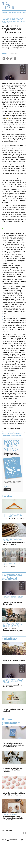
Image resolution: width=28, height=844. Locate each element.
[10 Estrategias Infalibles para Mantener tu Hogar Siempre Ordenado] (14, 757)
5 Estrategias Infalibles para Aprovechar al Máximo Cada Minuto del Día (12, 818)
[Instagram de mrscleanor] (25, 833)
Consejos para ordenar (10, 766)
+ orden (7, 496)
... (19, 49)
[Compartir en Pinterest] (7, 58)
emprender (14, 18)
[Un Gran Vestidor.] (14, 555)
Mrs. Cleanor (5, 53)
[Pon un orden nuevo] (12, 468)
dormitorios (13, 706)
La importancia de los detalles (13, 519)
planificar (18, 435)
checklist (6, 706)
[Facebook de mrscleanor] (23, 833)
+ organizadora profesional (12, 577)
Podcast (5, 741)
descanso (6, 656)
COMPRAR (7, 489)
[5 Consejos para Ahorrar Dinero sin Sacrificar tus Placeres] (14, 782)
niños (20, 706)
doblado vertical (15, 538)
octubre (19, 20)
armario (5, 563)
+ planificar (9, 639)
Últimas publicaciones (11, 721)
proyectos (12, 516)
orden (20, 433)
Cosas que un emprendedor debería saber (12, 603)
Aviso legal (22, 840)
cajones (12, 514)
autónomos (5, 18)
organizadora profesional (16, 21)
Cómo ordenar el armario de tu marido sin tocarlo (13, 543)
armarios (5, 514)
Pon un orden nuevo (11, 445)
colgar (18, 623)
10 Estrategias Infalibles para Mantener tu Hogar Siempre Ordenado (13, 770)
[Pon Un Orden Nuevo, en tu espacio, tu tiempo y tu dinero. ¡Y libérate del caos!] (14, 732)
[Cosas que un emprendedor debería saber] (14, 588)
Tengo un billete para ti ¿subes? (14, 660)
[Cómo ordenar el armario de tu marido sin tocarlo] (14, 529)
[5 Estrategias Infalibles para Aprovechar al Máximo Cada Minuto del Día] (14, 806)
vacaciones (13, 658)
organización (18, 515)
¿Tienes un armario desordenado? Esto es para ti (13, 630)
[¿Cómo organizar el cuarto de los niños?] (14, 697)
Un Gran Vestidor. (9, 567)
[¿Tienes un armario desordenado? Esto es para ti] (14, 615)
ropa (19, 626)
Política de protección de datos (12, 840)
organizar (18, 656)
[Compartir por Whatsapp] (15, 58)
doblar (15, 624)
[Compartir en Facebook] (3, 58)
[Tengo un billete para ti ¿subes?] (14, 648)
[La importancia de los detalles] (14, 506)
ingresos (12, 20)
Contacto (4, 839)
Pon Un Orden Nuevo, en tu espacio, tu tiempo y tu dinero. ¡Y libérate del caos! (13, 745)
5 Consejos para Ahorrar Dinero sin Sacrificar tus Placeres (14, 794)
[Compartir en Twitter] (11, 58)
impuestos (5, 433)
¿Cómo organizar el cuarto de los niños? (13, 710)
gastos (21, 18)
